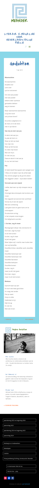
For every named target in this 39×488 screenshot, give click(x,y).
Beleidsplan (7, 448)
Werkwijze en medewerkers (12, 443)
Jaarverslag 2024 (9, 435)
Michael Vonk (10, 390)
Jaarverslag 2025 (9, 425)
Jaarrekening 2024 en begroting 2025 (14, 430)
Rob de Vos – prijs (12, 471)
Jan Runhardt (26, 484)
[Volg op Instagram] (5, 478)
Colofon (6, 453)
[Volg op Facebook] (12, 478)
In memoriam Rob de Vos (14, 466)
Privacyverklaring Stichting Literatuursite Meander (18, 458)
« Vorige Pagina (11, 405)
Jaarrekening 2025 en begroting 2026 (14, 420)
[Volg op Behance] (9, 478)
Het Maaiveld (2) (11, 374)
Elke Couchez (10, 357)
